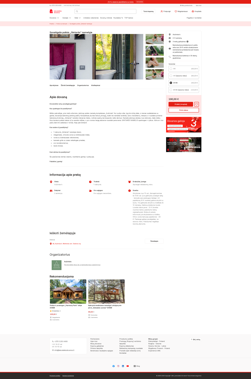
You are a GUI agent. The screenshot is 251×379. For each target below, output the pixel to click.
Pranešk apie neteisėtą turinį (130, 351)
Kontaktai (122, 353)
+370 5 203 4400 (61, 341)
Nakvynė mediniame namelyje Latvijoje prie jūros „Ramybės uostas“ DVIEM (104, 306)
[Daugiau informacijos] (187, 41)
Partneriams (94, 339)
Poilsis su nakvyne (61, 23)
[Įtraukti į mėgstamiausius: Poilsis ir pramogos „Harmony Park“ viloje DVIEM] (84, 281)
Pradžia (52, 23)
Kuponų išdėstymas (126, 346)
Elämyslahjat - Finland (156, 341)
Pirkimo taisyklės (96, 348)
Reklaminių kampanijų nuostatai (131, 348)
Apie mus (93, 341)
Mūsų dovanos (95, 344)
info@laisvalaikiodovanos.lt (64, 350)
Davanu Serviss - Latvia (157, 346)
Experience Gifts (154, 351)
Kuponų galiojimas (97, 346)
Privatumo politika (126, 339)
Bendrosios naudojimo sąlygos (101, 351)
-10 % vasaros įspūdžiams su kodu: (120, 2)
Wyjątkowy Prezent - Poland (159, 348)
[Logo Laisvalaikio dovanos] (56, 12)
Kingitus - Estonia (154, 344)
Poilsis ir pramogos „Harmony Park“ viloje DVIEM (66, 306)
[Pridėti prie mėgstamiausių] (196, 104)
